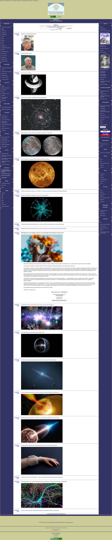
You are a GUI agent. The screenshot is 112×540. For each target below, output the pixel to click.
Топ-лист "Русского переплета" (103, 211)
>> (65, 513)
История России (4, 115)
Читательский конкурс (5, 175)
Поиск (101, 190)
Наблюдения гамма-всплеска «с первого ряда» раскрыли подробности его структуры (40, 417)
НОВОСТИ (105, 218)
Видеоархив (3, 100)
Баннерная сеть (103, 213)
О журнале (102, 177)
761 (48, 513)
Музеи (101, 159)
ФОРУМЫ (7, 133)
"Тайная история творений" (6, 71)
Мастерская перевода (5, 164)
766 (57, 513)
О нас (11, 0)
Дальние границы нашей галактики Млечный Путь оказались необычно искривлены (40, 510)
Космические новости (104, 69)
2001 (2, 198)
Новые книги (3, 53)
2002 (2, 196)
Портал (1, 0)
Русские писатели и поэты (105, 197)
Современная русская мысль (6, 107)
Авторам (101, 175)
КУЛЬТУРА (6, 82)
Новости (20, 0)
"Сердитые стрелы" (5, 79)
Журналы (102, 195)
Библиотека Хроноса (104, 143)
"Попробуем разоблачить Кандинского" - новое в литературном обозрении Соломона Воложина (42, 224)
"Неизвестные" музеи (5, 93)
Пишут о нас (102, 181)
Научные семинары (103, 84)
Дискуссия (35, 0)
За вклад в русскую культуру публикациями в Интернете (6, 170)
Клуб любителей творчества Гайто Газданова (6, 159)
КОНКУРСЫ (6, 167)
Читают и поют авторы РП (105, 152)
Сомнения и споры (4, 51)
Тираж (101, 183)
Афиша (2, 28)
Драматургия (3, 45)
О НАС (105, 170)
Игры (101, 161)
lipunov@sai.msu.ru (69, 522)
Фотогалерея (3, 89)
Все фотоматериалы (5, 206)
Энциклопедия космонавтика (102, 72)
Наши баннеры (103, 215)
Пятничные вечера (4, 153)
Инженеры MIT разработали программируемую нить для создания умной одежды (39, 445)
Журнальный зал (4, 61)
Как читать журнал (103, 179)
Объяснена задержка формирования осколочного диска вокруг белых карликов (38, 359)
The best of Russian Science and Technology (105, 232)
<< (46, 513)
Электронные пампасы (5, 183)
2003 (2, 194)
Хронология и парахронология (4, 122)
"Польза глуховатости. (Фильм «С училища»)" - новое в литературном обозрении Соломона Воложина (44, 190)
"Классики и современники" (6, 67)
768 (60, 513)
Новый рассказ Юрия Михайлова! (28, 33)
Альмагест (3, 126)
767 (58, 513)
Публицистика (4, 34)
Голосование (25, 0)
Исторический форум (5, 144)
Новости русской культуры (6, 27)
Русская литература (103, 124)
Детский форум (4, 146)
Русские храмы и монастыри (4, 98)
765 (55, 513)
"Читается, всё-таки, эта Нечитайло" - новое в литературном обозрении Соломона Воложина (41, 477)
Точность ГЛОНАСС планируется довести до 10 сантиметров (34, 195)
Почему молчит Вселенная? (105, 30)
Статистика (61, 527)
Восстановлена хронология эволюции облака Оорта (32, 332)
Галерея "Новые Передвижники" (56, 529)
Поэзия (2, 43)
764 (53, 513)
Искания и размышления (5, 47)
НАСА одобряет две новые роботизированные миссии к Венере (35, 159)
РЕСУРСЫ (105, 186)
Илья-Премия (4, 177)
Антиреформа (102, 108)
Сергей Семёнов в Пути (26, 53)
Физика (101, 120)
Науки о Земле (102, 115)
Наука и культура (103, 52)
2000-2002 (105, 54)
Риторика (3, 95)
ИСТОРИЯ (7, 112)
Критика (3, 49)
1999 (2, 202)
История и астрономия (104, 48)
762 (50, 513)
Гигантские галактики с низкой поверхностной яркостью (33, 97)
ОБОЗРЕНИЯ (6, 64)
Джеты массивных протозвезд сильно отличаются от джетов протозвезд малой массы (40, 392)
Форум (2, 187)
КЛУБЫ (6, 150)
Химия (101, 122)
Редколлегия (102, 173)
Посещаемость (103, 193)
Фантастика (3, 185)
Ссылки (59, 527)
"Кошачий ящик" (4, 75)
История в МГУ (4, 117)
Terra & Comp (32, 289)
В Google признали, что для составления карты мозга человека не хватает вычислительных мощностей (44, 481)
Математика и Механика (104, 117)
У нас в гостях (4, 55)
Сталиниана (3, 130)
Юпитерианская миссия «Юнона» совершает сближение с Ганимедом (36, 132)
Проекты (101, 192)
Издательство (3, 57)
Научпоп (101, 145)
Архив (56, 527)
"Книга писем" (4, 73)
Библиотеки (102, 201)
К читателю (3, 30)
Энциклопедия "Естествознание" (103, 75)
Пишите (15, 0)
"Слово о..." (3, 69)
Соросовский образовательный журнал (104, 111)
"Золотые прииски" (4, 77)
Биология (102, 113)
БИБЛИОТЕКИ (105, 140)
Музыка (2, 91)
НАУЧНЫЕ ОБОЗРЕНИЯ (105, 87)
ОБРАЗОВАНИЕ (105, 102)
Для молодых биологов (105, 137)
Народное (102, 165)
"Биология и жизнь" (103, 98)
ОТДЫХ (105, 156)
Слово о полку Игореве (5, 119)
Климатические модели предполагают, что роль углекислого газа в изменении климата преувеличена (43, 228)
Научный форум (4, 138)
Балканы (3, 40)
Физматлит (102, 79)
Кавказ (2, 38)
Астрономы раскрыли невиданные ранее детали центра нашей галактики (37, 304)
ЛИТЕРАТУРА (6, 23)
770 (64, 513)
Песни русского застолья (104, 163)
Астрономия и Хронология (6, 124)
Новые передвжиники (5, 87)
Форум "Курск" (4, 142)
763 (51, 513)
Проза (2, 42)
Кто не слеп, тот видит (26, 72)
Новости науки (103, 226)
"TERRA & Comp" (103, 93)
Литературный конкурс (5, 173)
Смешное (102, 167)
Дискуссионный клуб (5, 137)
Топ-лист (31, 0)
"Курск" (2, 36)
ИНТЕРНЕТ (105, 207)
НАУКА (105, 23)
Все (101, 222)
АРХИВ (6, 190)
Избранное (102, 199)
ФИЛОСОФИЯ (7, 103)
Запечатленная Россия (5, 128)
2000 (2, 200)
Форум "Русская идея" (5, 140)
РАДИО (105, 149)
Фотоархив (3, 204)
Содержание (6, 0)
